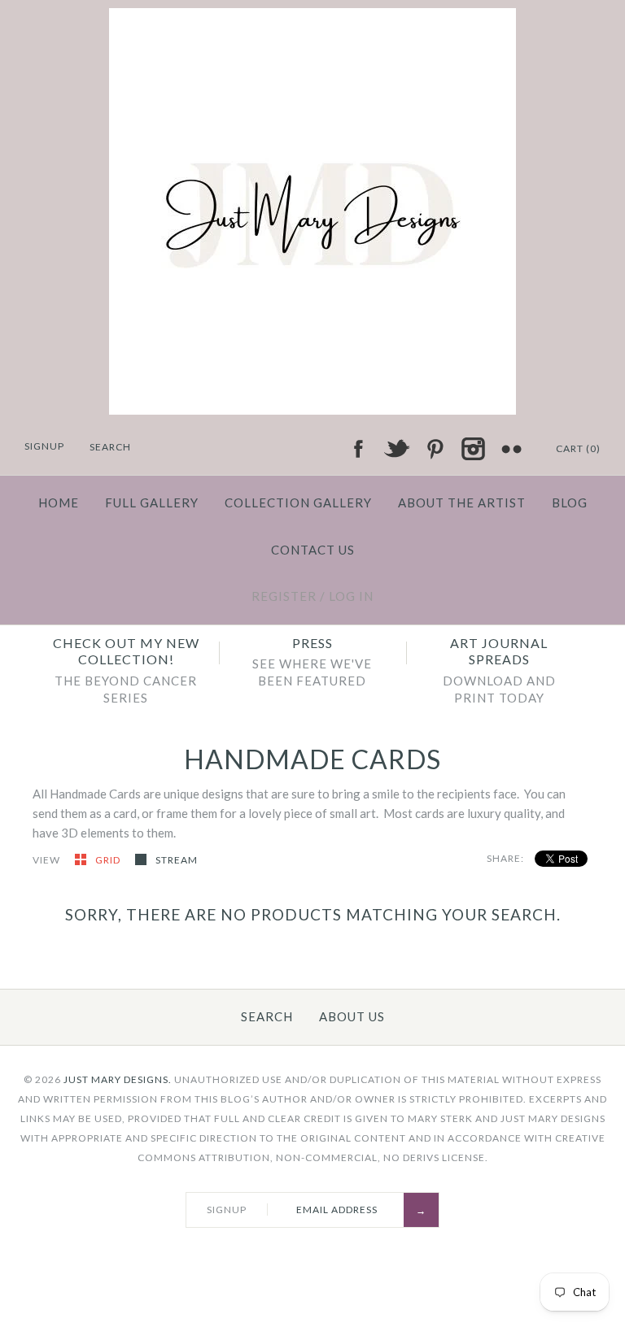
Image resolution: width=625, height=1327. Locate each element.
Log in (351, 596)
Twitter (396, 449)
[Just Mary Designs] (312, 18)
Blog (570, 502)
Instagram (473, 449)
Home (58, 502)
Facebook (358, 449)
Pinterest (434, 449)
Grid (109, 860)
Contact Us (313, 549)
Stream (176, 860)
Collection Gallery (298, 502)
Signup (44, 446)
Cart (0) (578, 448)
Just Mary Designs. (117, 1079)
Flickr (511, 449)
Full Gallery (152, 502)
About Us (352, 1016)
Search (267, 1016)
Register (284, 596)
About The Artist (462, 502)
